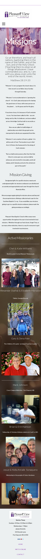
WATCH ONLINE (20, 549)
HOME (20, 544)
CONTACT (20, 554)
